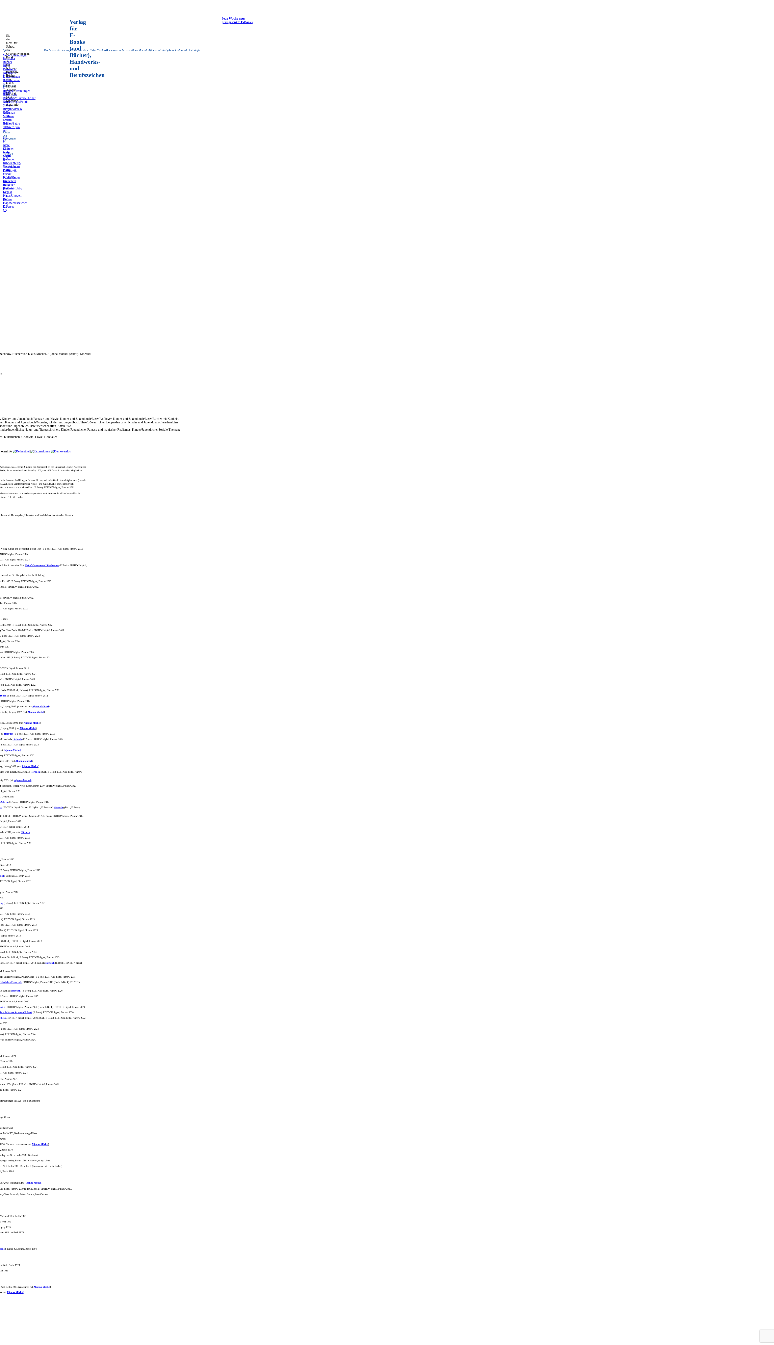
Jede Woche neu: (233, 18)
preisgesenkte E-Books (237, 22)
